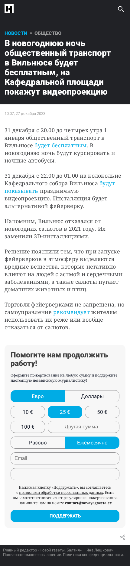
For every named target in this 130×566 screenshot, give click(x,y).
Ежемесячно (92, 443)
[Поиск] (121, 9)
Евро (38, 396)
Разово (38, 443)
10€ (28, 412)
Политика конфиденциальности (93, 554)
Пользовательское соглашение (32, 554)
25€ (65, 412)
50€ (102, 412)
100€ (27, 427)
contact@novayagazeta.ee (88, 502)
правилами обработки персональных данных (61, 492)
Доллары (92, 396)
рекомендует (71, 312)
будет (42, 145)
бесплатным (68, 145)
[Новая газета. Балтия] (10, 9)
